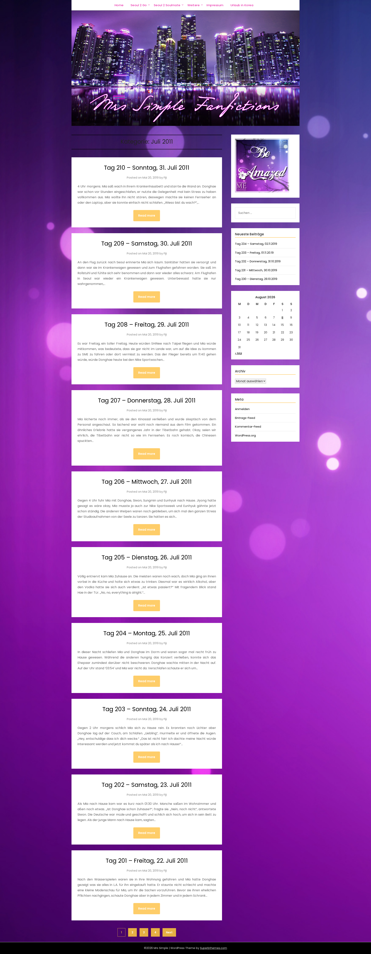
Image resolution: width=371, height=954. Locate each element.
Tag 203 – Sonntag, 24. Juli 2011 (146, 709)
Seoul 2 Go (139, 5)
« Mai (238, 353)
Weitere (193, 5)
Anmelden (242, 409)
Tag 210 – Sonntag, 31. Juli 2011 (146, 168)
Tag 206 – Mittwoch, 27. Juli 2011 (147, 482)
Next (169, 932)
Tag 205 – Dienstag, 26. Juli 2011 (147, 557)
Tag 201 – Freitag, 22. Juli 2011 (147, 861)
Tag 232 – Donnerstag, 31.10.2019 (258, 261)
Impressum (215, 5)
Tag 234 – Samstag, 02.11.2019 (256, 244)
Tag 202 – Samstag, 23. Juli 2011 (147, 785)
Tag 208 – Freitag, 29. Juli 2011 (147, 324)
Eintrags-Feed (245, 418)
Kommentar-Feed (248, 426)
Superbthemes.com (213, 948)
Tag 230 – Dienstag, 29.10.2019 (256, 279)
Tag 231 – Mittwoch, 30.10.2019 (256, 270)
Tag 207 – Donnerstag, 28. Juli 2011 (147, 400)
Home (119, 5)
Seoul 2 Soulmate (167, 5)
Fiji (165, 177)
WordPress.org (245, 435)
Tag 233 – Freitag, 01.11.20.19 (254, 253)
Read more (146, 216)
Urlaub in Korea (242, 5)
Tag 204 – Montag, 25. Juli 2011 (146, 633)
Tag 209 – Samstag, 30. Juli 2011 (146, 243)
